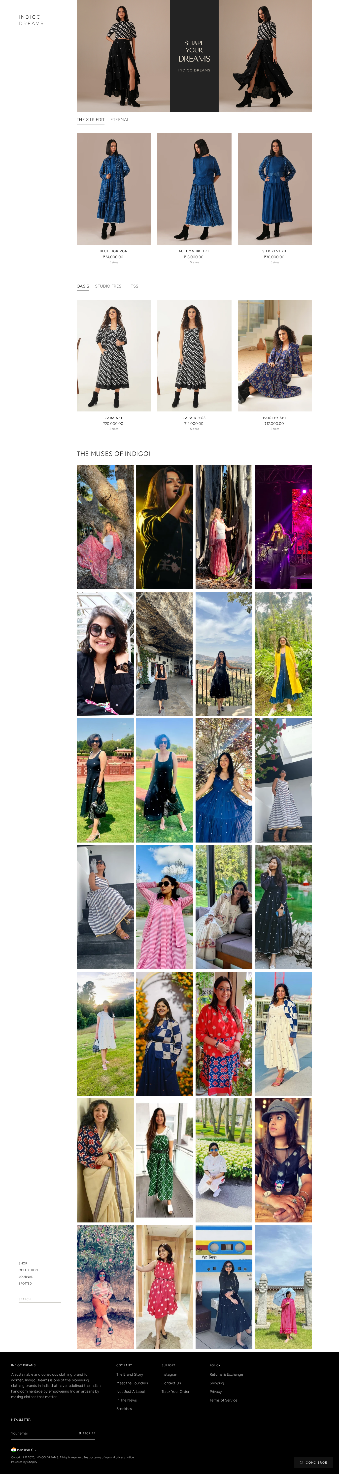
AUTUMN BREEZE (194, 251)
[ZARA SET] (114, 355)
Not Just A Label (130, 1391)
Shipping (217, 1383)
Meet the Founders (132, 1383)
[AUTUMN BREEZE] (194, 189)
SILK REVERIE (275, 251)
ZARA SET (114, 418)
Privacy (216, 1391)
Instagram (170, 1374)
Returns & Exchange (226, 1374)
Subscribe (87, 1433)
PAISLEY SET (275, 418)
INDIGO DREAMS (47, 1457)
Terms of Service (223, 1400)
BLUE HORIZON (114, 251)
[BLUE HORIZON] (114, 189)
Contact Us (171, 1383)
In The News (126, 1400)
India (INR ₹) (25, 1450)
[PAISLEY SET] (275, 355)
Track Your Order (175, 1391)
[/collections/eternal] (194, 56)
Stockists (124, 1408)
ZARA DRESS (194, 418)
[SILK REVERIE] (275, 189)
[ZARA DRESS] (194, 355)
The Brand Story (129, 1374)
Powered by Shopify (24, 1462)
